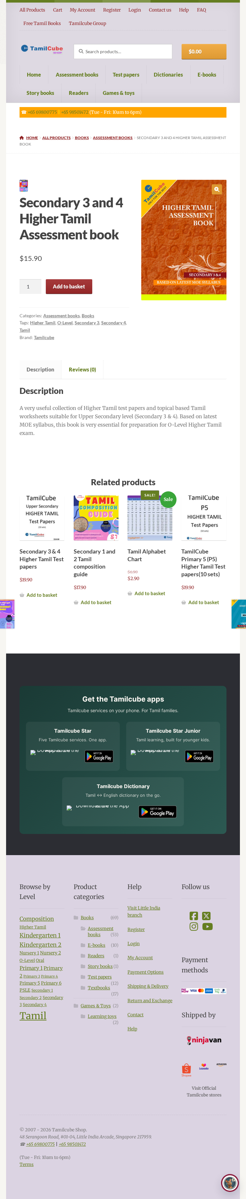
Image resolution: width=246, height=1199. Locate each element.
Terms (27, 1164)
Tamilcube (44, 337)
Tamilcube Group (87, 23)
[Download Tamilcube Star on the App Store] (55, 756)
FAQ (201, 10)
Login (134, 10)
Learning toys (102, 1016)
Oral (40, 960)
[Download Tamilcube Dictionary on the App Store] (100, 811)
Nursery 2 (50, 953)
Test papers (126, 74)
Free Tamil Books (42, 23)
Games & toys (119, 93)
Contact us (160, 10)
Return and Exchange (149, 1000)
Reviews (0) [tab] (82, 369)
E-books (207, 74)
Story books (40, 93)
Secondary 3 (87, 322)
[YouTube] (207, 926)
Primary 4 (49, 976)
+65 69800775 (42, 112)
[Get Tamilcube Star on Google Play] (99, 756)
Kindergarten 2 (41, 944)
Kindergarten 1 (40, 935)
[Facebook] (194, 916)
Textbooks (99, 988)
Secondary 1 (42, 990)
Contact (135, 1015)
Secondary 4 (113, 322)
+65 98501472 (74, 112)
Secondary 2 (31, 997)
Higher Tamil (42, 322)
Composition (37, 918)
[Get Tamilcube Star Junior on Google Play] (199, 756)
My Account (82, 10)
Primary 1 (31, 968)
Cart (57, 10)
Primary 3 (31, 976)
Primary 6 (51, 983)
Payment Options (145, 972)
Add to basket (69, 286)
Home (34, 74)
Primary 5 (30, 983)
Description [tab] (40, 369)
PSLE (25, 990)
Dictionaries (168, 74)
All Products (32, 10)
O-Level (65, 322)
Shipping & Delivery (147, 986)
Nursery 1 (29, 953)
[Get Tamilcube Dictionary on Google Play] (157, 812)
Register (112, 10)
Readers (78, 93)
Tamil (25, 330)
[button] (217, 189)
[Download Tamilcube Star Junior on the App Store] (155, 756)
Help (184, 10)
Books (82, 137)
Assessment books (77, 74)
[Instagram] (194, 926)
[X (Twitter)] (206, 916)
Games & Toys (96, 1006)
